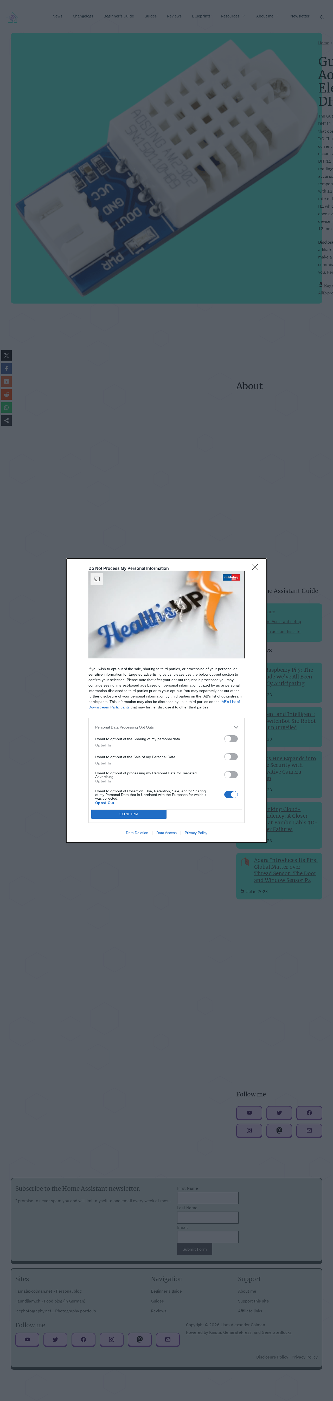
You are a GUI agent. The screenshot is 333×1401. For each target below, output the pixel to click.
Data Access (166, 833)
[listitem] (166, 727)
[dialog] (166, 701)
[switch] (231, 738)
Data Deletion (137, 833)
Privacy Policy (196, 833)
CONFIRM (129, 814)
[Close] (256, 569)
